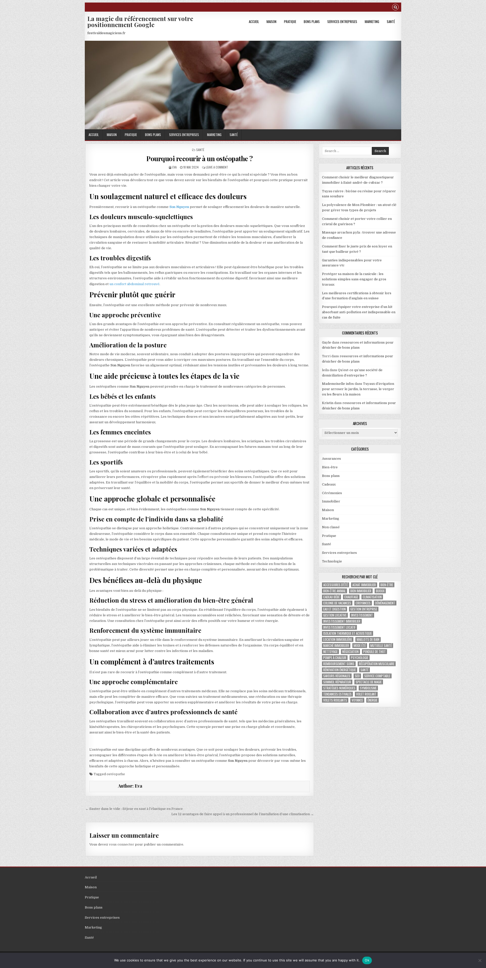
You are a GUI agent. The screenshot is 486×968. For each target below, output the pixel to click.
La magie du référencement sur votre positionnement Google (140, 21)
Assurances (331, 458)
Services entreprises (342, 21)
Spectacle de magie (369, 682)
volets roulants (335, 700)
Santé (391, 21)
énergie (372, 700)
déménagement (385, 603)
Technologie (332, 561)
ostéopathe (116, 774)
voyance (357, 700)
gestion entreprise (363, 609)
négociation (350, 651)
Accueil (254, 21)
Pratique (290, 21)
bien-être (386, 584)
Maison (271, 21)
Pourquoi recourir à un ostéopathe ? (199, 158)
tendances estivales (337, 694)
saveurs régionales (336, 676)
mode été (360, 645)
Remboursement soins (338, 663)
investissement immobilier (341, 621)
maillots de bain (368, 639)
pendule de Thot (374, 651)
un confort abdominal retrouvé (134, 284)
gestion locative (335, 615)
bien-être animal (334, 590)
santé (364, 669)
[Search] (395, 8)
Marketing (372, 21)
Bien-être (330, 467)
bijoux (380, 590)
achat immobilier (364, 584)
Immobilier (331, 501)
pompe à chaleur (334, 657)
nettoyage (330, 651)
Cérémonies (332, 493)
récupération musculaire (376, 663)
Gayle (326, 342)
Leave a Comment (217, 167)
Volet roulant (366, 694)
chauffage (351, 597)
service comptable (377, 676)
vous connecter (121, 844)
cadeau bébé (331, 597)
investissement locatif (339, 627)
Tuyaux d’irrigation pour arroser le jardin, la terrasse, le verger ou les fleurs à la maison (358, 389)
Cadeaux (329, 484)
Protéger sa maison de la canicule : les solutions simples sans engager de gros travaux (354, 279)
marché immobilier (336, 645)
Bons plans (312, 21)
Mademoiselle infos (338, 384)
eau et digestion (334, 609)
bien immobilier (360, 590)
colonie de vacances (337, 603)
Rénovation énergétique (339, 669)
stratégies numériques (339, 688)
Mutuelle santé (381, 645)
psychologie (359, 657)
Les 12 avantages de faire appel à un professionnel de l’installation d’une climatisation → (242, 814)
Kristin (327, 403)
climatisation (372, 597)
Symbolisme (368, 688)
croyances (363, 603)
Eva (174, 167)
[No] (479, 960)
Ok (367, 960)
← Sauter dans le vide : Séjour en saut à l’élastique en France (134, 809)
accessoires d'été (335, 584)
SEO (357, 676)
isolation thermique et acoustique (347, 633)
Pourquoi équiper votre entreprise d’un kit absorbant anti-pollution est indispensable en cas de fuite (358, 312)
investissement (362, 615)
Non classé (331, 527)
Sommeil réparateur (337, 682)
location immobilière (337, 639)
